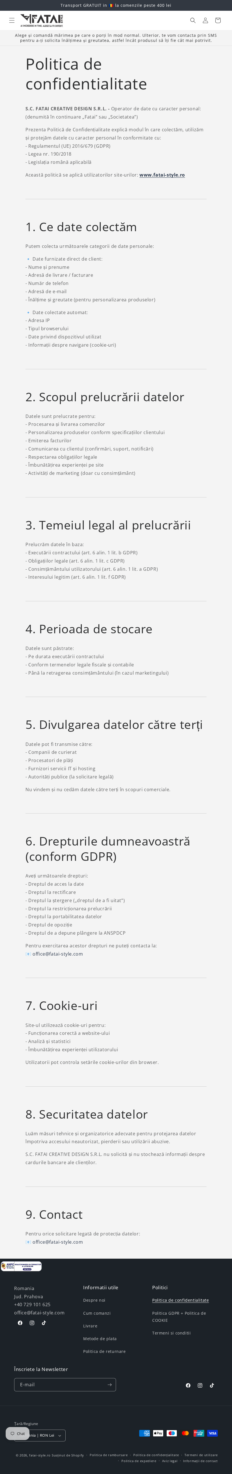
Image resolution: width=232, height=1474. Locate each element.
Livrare (90, 1326)
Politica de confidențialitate (156, 1455)
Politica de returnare (104, 1351)
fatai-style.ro (40, 1455)
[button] (12, 20)
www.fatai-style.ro (162, 175)
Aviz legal (170, 1461)
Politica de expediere (138, 1461)
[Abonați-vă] (109, 1384)
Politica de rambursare (109, 1455)
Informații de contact (200, 1461)
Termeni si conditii (171, 1333)
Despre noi (94, 1300)
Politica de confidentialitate (180, 1300)
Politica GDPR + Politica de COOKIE (179, 1316)
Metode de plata (100, 1338)
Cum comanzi (97, 1313)
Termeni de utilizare (201, 1455)
